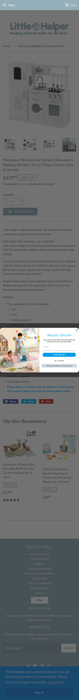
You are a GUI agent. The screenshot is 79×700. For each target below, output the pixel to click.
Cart (73, 5)
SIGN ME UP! (59, 355)
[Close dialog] (77, 330)
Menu (11, 5)
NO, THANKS (59, 360)
